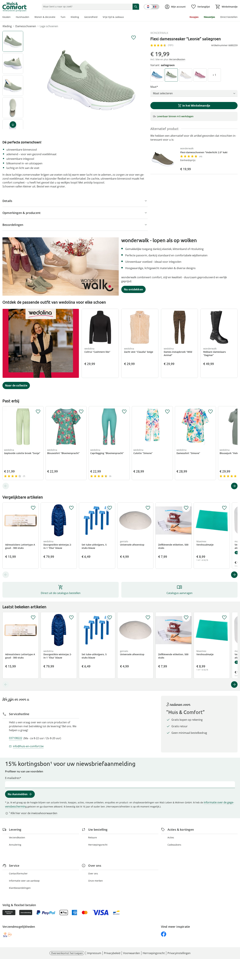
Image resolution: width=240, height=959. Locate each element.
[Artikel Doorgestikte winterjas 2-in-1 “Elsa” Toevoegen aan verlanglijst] (71, 508)
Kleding (75, 16)
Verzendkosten (17, 837)
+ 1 (214, 75)
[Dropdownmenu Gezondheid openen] (98, 17)
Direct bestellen (229, 16)
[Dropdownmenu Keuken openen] (12, 17)
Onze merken (95, 880)
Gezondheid (90, 16)
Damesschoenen (25, 26)
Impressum (94, 953)
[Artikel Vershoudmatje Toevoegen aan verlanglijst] (224, 508)
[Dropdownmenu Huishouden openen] (30, 17)
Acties (171, 837)
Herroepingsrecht (97, 844)
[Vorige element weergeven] (5, 486)
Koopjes (194, 16)
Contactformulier (18, 873)
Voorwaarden (131, 953)
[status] (86, 6)
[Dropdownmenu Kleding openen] (80, 17)
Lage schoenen (49, 26)
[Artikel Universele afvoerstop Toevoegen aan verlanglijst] (148, 508)
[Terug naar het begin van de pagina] (236, 935)
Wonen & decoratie (44, 16)
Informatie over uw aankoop (24, 880)
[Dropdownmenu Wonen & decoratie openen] (56, 17)
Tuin (63, 16)
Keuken (6, 16)
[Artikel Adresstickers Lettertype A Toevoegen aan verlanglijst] (33, 508)
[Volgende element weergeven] (13, 124)
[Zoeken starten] (136, 6)
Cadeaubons (174, 844)
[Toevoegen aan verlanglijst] (133, 38)
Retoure (92, 837)
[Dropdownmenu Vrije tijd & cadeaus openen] (125, 17)
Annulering (15, 844)
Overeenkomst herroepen (67, 953)
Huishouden (22, 16)
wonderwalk (159, 33)
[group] (91, 80)
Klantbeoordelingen (20, 887)
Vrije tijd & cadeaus (113, 16)
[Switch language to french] (151, 6)
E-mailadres (12, 778)
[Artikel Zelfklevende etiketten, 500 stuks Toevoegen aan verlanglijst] (186, 508)
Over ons (93, 873)
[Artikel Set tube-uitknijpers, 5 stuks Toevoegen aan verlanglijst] (110, 508)
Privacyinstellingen (179, 953)
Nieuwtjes (209, 16)
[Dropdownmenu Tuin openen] (66, 17)
